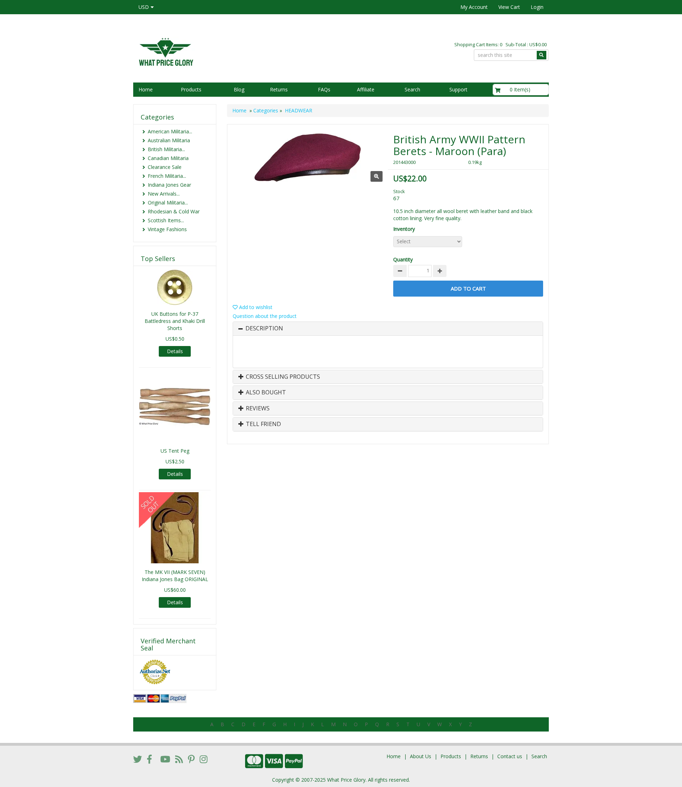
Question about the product (265, 316)
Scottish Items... (166, 220)
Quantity (403, 259)
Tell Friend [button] (262, 424)
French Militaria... (167, 175)
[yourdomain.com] (234, 51)
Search (412, 89)
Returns (279, 89)
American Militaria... (170, 131)
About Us (420, 756)
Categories (265, 110)
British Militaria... (166, 149)
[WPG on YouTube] (165, 759)
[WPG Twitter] (137, 759)
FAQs (324, 89)
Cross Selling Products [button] (282, 377)
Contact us (509, 756)
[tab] (388, 328)
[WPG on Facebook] (149, 759)
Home (146, 89)
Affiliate (365, 89)
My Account (474, 7)
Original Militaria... (168, 202)
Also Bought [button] (265, 392)
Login (537, 7)
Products (191, 89)
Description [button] (264, 328)
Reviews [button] (257, 408)
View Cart (509, 7)
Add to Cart (468, 288)
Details (175, 351)
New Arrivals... (164, 193)
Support (458, 89)
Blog (239, 89)
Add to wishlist (255, 307)
